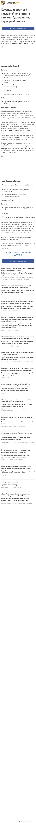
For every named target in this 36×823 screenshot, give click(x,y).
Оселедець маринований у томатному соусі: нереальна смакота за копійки (15, 438)
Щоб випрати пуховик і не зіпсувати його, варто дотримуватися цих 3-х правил (17, 274)
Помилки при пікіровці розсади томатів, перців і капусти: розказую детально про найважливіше (17, 374)
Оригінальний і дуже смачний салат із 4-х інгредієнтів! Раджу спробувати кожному (14, 389)
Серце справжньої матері (9, 485)
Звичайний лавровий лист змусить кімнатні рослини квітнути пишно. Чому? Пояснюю (15, 499)
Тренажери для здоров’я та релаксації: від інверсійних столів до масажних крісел (15, 456)
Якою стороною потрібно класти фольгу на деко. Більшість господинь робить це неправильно (17, 307)
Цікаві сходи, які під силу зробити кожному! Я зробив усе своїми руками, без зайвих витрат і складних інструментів (16, 325)
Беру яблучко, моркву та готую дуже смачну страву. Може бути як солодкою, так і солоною (18, 472)
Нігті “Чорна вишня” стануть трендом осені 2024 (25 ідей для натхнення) (17, 358)
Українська (23, 822)
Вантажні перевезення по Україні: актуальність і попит (17, 423)
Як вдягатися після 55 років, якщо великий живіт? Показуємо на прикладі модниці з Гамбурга (17, 342)
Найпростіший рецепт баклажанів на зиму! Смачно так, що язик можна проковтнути (18, 291)
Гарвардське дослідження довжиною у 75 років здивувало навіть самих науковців (16, 405)
